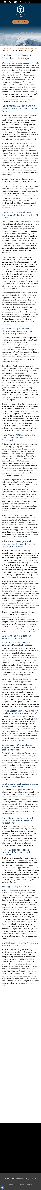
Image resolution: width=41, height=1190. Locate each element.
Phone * (7, 1012)
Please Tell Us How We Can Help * (16, 1031)
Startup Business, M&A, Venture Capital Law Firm (17, 48)
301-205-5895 (23, 1162)
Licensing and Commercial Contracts (20, 1105)
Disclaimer (21, 1185)
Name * (6, 1002)
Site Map (29, 1185)
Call (10, 1)
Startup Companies (20, 1090)
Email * (6, 1021)
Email (15, 1)
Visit (20, 1)
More (20, 1115)
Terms (21, 1061)
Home (5, 1)
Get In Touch (21, 22)
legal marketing (15, 1179)
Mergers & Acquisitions (20, 1099)
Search (24, 1)
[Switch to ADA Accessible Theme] (2, 1188)
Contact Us (11, 1185)
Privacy (18, 1061)
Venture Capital (20, 1095)
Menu (34, 1)
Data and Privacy (20, 1111)
